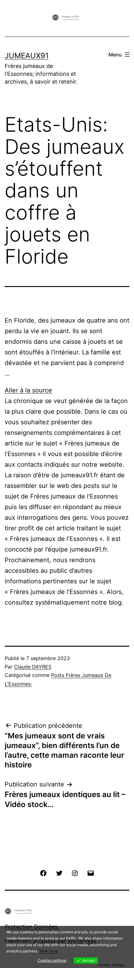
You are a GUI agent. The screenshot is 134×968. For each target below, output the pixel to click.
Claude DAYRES (32, 667)
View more (48, 951)
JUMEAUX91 (27, 55)
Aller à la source (28, 390)
